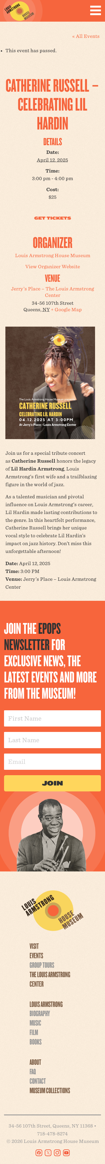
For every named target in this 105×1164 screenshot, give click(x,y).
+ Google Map (66, 309)
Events (36, 955)
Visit (34, 946)
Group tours (42, 965)
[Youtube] (66, 1152)
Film (34, 1032)
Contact (38, 1081)
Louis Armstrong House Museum (52, 255)
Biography (40, 1013)
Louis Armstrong (46, 1004)
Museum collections (50, 1090)
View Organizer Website (52, 266)
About (35, 1062)
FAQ (33, 1071)
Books (35, 1041)
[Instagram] (57, 1152)
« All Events (86, 36)
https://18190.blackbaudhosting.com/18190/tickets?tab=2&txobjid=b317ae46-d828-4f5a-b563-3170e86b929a (52, 218)
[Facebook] (39, 1152)
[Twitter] (48, 1152)
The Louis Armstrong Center (50, 979)
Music (35, 1022)
